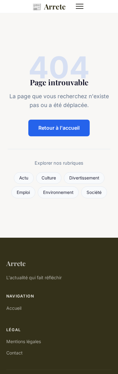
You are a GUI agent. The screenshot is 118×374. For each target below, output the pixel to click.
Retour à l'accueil (59, 128)
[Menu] (79, 6)
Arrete (49, 6)
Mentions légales (23, 341)
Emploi (23, 192)
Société (94, 192)
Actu (23, 177)
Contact (14, 352)
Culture (49, 177)
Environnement (58, 192)
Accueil (13, 308)
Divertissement (84, 177)
